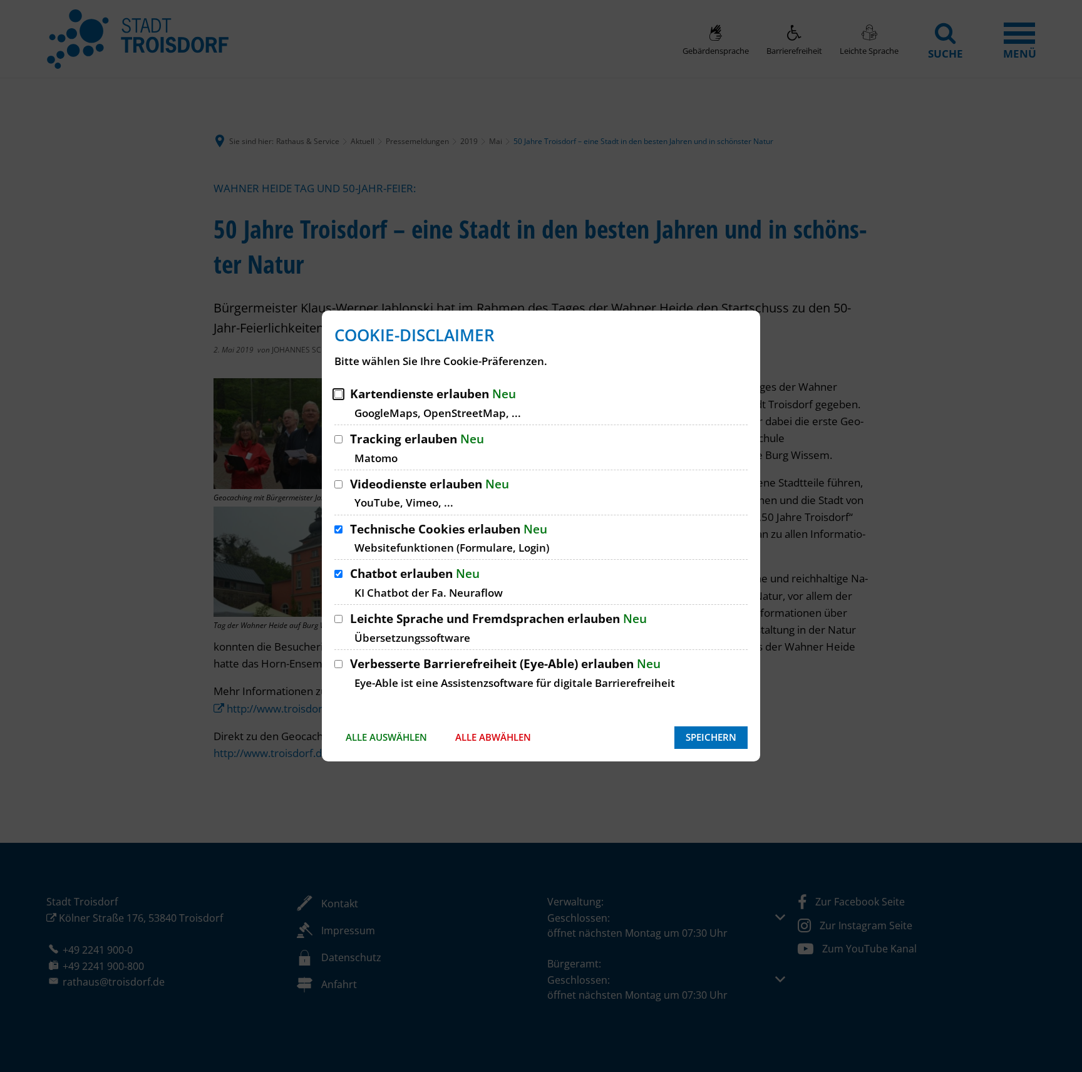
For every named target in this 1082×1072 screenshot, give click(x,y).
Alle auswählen (386, 737)
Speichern (711, 737)
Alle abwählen (493, 737)
